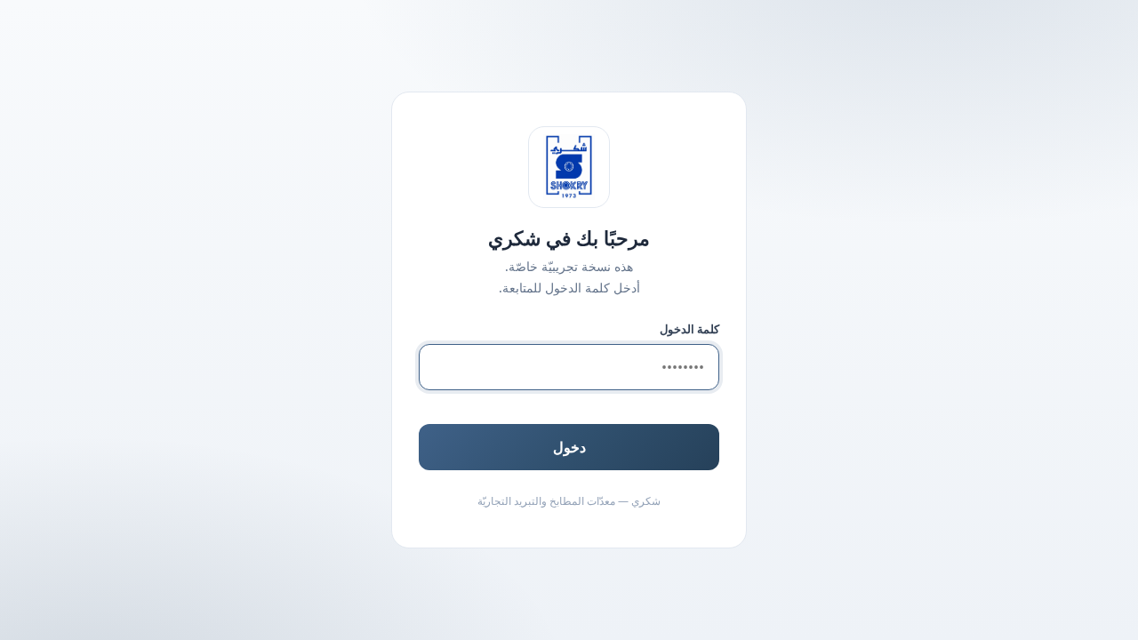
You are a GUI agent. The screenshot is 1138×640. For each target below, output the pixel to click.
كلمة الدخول (689, 329)
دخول (569, 447)
